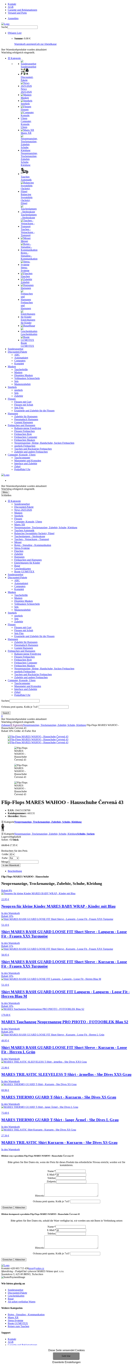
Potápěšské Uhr (22, 469)
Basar (17, 565)
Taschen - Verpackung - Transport (31, 539)
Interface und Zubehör (25, 463)
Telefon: (51, 1178)
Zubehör (18, 395)
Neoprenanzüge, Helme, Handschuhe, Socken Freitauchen (44, 443)
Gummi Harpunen (23, 422)
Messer (18, 542)
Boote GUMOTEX (24, 571)
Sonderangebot (15, 348)
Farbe (5, 858)
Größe (5, 854)
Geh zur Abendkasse (46, 44)
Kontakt (12, 4)
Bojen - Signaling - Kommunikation (32, 545)
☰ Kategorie (14, 58)
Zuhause (5, 725)
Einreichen (7, 1207)
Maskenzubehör (22, 384)
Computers (19, 360)
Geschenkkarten (22, 568)
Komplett (19, 363)
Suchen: (5, 700)
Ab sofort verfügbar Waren (21, 1301)
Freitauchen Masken (24, 440)
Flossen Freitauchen (24, 431)
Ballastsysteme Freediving (27, 428)
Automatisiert (21, 357)
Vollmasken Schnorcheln (27, 378)
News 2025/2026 (23, 509)
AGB (10, 7)
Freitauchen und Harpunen (21, 425)
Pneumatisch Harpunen (26, 419)
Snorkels (12, 387)
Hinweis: (39, 1195)
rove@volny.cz (36, 1268)
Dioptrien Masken (23, 375)
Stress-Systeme (22, 548)
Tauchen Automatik (24, 530)
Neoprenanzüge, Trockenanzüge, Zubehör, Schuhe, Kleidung (45, 527)
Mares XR (19, 524)
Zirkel (17, 466)
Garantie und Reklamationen (22, 9)
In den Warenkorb (11, 865)
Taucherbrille (21, 369)
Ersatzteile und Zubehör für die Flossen (34, 410)
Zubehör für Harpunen (25, 416)
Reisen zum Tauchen (18, 1326)
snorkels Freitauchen (24, 445)
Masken (12, 366)
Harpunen (13, 413)
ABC (17, 354)
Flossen (12, 398)
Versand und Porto (17, 12)
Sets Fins (19, 407)
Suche (4, 27)
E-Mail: (51, 1174)
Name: (52, 1171)
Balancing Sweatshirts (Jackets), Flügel (34, 533)
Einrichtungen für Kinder (27, 562)
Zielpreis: (51, 1181)
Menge (4, 861)
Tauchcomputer (22, 457)
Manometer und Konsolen (27, 460)
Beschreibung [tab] (15, 871)
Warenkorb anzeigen (24, 44)
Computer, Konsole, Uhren (22, 454)
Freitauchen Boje (23, 434)
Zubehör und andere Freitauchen (31, 451)
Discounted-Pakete (17, 351)
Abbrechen (20, 1207)
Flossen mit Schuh (23, 404)
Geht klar (66, 1356)
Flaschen (18, 551)
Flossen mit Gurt (22, 401)
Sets (16, 381)
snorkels (18, 390)
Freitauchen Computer (25, 437)
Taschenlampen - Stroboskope (29, 536)
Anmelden (13, 18)
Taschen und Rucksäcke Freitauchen (33, 448)
